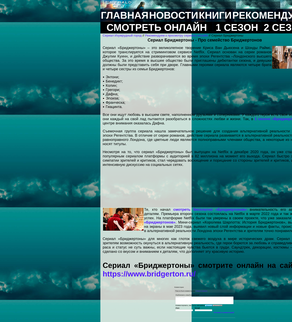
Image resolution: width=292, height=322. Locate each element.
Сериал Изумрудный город (122, 35)
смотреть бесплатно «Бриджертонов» (210, 209)
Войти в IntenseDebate (208, 305)
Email (197, 308)
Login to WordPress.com (217, 305)
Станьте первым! (201, 291)
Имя (177, 308)
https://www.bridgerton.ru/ (149, 274)
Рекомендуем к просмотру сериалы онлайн (176, 35)
